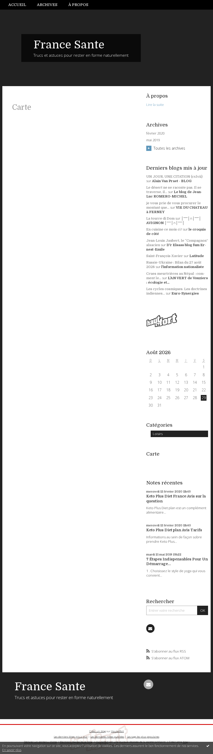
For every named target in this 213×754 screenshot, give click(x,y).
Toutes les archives (169, 148)
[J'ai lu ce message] (208, 746)
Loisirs (158, 433)
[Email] (150, 628)
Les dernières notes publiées (107, 736)
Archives (47, 4)
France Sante (69, 45)
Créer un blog (97, 731)
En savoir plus (11, 750)
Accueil (17, 4)
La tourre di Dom (160, 218)
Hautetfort (117, 731)
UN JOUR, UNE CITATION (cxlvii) (174, 176)
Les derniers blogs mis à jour (71, 736)
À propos (78, 4)
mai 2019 (153, 140)
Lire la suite (155, 104)
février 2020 (155, 133)
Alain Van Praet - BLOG (171, 181)
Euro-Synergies (185, 293)
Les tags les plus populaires (143, 736)
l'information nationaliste (182, 267)
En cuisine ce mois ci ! (164, 229)
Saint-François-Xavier (164, 256)
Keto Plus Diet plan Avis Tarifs (174, 530)
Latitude (196, 256)
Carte (152, 454)
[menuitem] (20, 5)
